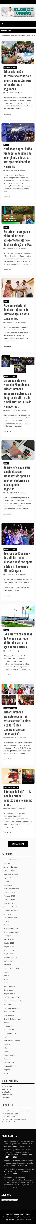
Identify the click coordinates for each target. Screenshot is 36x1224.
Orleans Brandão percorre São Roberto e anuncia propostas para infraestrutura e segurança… (18, 80)
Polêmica (7, 1044)
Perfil (5, 1037)
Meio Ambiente (9, 1012)
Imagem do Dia (9, 994)
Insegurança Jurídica (11, 997)
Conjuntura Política (11, 787)
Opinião (6, 1023)
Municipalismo (9, 1015)
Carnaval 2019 (9, 892)
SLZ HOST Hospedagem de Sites (14, 1119)
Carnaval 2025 (9, 900)
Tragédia (7, 1070)
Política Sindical (9, 1055)
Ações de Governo (10, 867)
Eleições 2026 (9, 954)
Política (6, 1052)
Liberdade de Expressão (13, 1001)
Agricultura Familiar (11, 874)
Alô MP (6, 881)
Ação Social (8, 863)
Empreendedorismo (11, 957)
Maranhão (7, 1004)
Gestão (6, 983)
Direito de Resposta (11, 928)
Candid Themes (25, 1220)
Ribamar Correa (8, 1095)
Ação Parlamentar (10, 860)
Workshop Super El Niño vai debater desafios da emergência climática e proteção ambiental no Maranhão (18, 157)
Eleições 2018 (9, 939)
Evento (6, 976)
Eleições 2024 (9, 950)
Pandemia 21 (9, 1026)
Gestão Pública (9, 986)
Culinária (7, 921)
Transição (7, 1073)
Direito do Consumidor (12, 932)
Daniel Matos (6, 1089)
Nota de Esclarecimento (12, 1019)
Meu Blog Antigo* (8, 1122)
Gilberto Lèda (7, 1086)
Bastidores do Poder (11, 889)
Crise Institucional (10, 918)
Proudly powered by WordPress (15, 1217)
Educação (7, 936)
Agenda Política (10, 68)
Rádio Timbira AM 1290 (11, 1116)
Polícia (6, 1048)
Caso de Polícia (9, 903)
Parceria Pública (10, 1033)
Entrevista (7, 965)
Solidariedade (9, 1062)
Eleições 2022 (9, 947)
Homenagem (8, 990)
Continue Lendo (7, 114)
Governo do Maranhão (10, 1114)
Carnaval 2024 (9, 896)
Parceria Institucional (11, 1030)
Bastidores (8, 885)
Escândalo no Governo (12, 968)
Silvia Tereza (6, 1097)
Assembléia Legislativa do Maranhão (15, 1111)
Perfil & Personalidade (12, 1041)
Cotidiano (7, 914)
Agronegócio (8, 878)
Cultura (6, 925)
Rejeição (7, 1059)
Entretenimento (9, 961)
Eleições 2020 (9, 943)
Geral (6, 145)
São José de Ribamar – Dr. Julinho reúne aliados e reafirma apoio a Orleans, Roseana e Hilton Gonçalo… (18, 562)
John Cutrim (6, 1092)
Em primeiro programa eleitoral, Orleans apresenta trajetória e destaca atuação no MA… (18, 1163)
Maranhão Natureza (11, 1008)
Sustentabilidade (10, 1066)
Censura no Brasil (10, 907)
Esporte (6, 972)
